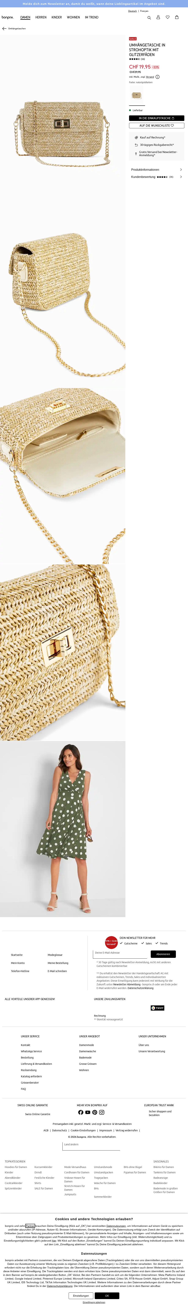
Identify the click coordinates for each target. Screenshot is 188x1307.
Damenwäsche (87, 1051)
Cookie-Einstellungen (83, 1130)
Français (144, 11)
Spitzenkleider (13, 1188)
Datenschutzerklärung (140, 988)
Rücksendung (29, 1070)
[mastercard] (99, 1008)
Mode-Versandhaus (75, 1167)
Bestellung (27, 1057)
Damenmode (86, 1045)
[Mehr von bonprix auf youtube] (87, 1112)
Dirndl (38, 1172)
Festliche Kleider (44, 1177)
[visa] (110, 1008)
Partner (30, 1225)
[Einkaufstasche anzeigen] (177, 19)
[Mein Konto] (158, 19)
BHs (96, 1188)
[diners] (119, 1007)
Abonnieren (163, 954)
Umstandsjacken (103, 1172)
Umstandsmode (103, 1167)
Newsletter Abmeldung (126, 984)
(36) (143, 59)
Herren (40, 17)
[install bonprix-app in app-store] (18, 1008)
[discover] (130, 1007)
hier (54, 1240)
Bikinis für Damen (163, 1167)
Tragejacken (101, 1177)
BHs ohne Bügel (133, 1167)
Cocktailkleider (13, 1183)
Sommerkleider (103, 1196)
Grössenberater (30, 1082)
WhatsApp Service (31, 1051)
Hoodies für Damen (16, 1167)
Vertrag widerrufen (127, 1130)
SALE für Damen (44, 1188)
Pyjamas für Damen (135, 1172)
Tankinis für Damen (164, 1172)
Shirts (38, 1183)
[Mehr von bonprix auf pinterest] (94, 1112)
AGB (46, 1130)
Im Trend (91, 17)
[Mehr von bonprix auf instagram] (101, 1112)
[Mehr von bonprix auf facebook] (80, 1112)
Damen (25, 17)
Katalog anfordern (31, 1076)
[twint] (157, 1007)
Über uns (144, 1045)
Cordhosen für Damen (76, 1172)
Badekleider (160, 1183)
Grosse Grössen (88, 1063)
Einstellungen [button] (81, 1295)
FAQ (23, 1088)
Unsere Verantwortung (152, 1051)
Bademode (85, 1057)
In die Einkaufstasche (155, 118)
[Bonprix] (7, 18)
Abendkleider (12, 1177)
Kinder (57, 17)
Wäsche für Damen (105, 1183)
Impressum (106, 1130)
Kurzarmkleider (43, 1167)
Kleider (9, 1172)
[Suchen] (149, 18)
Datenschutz (60, 1130)
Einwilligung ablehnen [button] (94, 1302)
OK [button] (107, 1295)
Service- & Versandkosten (117, 1123)
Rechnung (100, 1015)
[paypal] (142, 1008)
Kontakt (25, 1045)
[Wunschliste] (168, 19)
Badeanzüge (160, 1177)
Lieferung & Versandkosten (36, 1063)
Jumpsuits (70, 1194)
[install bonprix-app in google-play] (46, 1008)
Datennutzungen (116, 1225)
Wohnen (73, 17)
